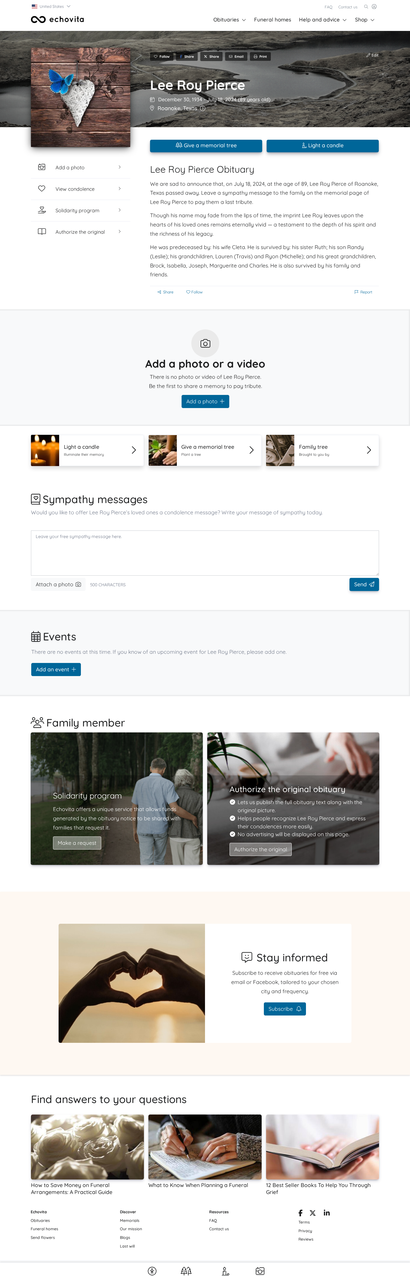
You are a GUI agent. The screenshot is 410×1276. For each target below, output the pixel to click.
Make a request (77, 843)
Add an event (52, 669)
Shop (361, 19)
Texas (190, 108)
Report (366, 292)
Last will (127, 1246)
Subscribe (281, 1008)
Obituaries (226, 19)
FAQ (328, 6)
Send (360, 584)
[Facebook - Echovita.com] (300, 1214)
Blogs (125, 1237)
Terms (304, 1222)
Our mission (131, 1228)
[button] (51, 6)
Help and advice (319, 19)
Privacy (305, 1230)
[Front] (57, 19)
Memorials (129, 1220)
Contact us (348, 6)
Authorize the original (260, 849)
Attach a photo (54, 584)
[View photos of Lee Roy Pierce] (80, 97)
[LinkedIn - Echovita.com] (327, 1214)
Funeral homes (272, 19)
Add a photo (202, 401)
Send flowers (43, 1237)
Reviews (305, 1239)
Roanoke (169, 108)
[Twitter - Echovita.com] (312, 1214)
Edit (374, 55)
